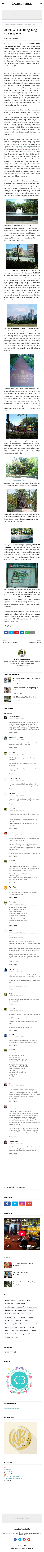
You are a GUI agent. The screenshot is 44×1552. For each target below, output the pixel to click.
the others (12, 793)
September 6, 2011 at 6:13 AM (16, 1052)
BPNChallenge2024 (21, 1303)
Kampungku (18, 1320)
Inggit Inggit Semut (16, 737)
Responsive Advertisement (22, 15)
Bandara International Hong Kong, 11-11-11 (26, 689)
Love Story (23, 1327)
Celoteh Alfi (20, 1307)
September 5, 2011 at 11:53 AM (16, 904)
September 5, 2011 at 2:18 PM (16, 1010)
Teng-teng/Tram (20, 147)
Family (24, 1314)
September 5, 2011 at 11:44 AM (16, 889)
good (15, 1317)
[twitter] (15, 1204)
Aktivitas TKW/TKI (10, 1300)
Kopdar (29, 1324)
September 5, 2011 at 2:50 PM (16, 1037)
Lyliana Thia (13, 1141)
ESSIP (11, 833)
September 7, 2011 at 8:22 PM (16, 1143)
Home (5, 24)
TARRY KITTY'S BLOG (27, 1548)
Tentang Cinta (9, 1337)
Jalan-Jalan (8, 1320)
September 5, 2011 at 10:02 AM (16, 810)
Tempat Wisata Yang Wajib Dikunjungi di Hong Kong (26, 680)
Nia (10, 1083)
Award (29, 1300)
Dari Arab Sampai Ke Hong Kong (24, 1282)
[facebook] (7, 1204)
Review (34, 1330)
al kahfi (11, 1035)
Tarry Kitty (8, 38)
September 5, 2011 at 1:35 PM (16, 995)
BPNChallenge (9, 1303)
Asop (10, 994)
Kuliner (7, 1327)
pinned (7, 1330)
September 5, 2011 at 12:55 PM (16, 932)
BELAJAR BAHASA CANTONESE (13, 1477)
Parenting (31, 1327)
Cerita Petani (9, 1310)
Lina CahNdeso (14, 717)
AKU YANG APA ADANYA (21, 1273)
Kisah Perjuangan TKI (11, 1324)
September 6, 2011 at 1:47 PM (16, 1108)
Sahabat (17, 1334)
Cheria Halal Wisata (21, 1310)
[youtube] (29, 1204)
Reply (10, 732)
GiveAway (8, 1317)
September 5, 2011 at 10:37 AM (16, 835)
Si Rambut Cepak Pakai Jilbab (23, 1263)
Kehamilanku (27, 1320)
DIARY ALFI (7, 1469)
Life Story (14, 1327)
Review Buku (8, 1334)
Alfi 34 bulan (8, 1471)
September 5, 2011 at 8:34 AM (16, 739)
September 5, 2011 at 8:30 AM (16, 718)
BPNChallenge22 (10, 1307)
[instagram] (22, 1204)
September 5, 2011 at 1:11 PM (16, 971)
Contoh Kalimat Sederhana (13, 1478)
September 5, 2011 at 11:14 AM (16, 863)
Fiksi (30, 1314)
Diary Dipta (16, 1314)
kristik (35, 1324)
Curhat (31, 1310)
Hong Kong (11, 24)
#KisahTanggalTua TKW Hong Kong (24, 697)
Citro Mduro (13, 969)
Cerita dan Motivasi (32, 1307)
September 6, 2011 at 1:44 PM (16, 1085)
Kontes (22, 1324)
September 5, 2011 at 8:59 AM (16, 754)
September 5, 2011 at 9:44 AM (16, 795)
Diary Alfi (7, 1314)
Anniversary (21, 1300)
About (25, 1545)
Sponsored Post (27, 1334)
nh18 (10, 930)
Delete (15, 732)
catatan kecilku (14, 778)
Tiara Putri (12, 887)
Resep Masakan (24, 1330)
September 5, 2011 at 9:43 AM (16, 780)
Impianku (30, 1317)
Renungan (15, 1330)
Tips (17, 1337)
